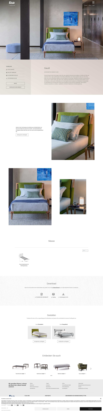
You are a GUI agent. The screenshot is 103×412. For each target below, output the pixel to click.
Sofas (63, 383)
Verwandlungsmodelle (66, 385)
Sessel (82, 373)
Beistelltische (20, 373)
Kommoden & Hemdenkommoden (52, 388)
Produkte (85, 5)
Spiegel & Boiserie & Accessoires (84, 385)
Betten (90, 5)
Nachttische (40, 373)
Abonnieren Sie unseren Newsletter (75, 395)
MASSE (15, 83)
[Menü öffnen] (93, 2)
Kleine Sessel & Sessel (34, 386)
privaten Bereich (56, 287)
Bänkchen (61, 373)
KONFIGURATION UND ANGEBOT (15, 87)
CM (84, 250)
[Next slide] (91, 369)
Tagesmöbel (80, 383)
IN (87, 250)
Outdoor (79, 386)
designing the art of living (83, 388)
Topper (47, 383)
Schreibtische (64, 388)
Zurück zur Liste (12, 5)
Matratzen (32, 385)
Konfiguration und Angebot (22, 134)
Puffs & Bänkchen (65, 386)
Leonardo (48, 385)
